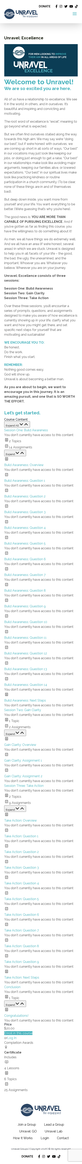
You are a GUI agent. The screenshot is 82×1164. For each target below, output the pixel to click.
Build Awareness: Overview (24, 465)
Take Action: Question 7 (21, 930)
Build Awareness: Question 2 (25, 496)
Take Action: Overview (20, 820)
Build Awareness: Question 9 (25, 606)
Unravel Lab (53, 1131)
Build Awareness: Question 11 (25, 638)
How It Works (23, 1138)
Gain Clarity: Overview (20, 745)
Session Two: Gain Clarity (22, 710)
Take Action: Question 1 (21, 836)
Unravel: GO (28, 1131)
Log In (12, 1038)
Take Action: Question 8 (21, 946)
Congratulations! (16, 1016)
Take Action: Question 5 (21, 899)
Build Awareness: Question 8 (25, 590)
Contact (63, 1138)
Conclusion (12, 987)
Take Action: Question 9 (21, 962)
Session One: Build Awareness (26, 430)
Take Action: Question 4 (21, 883)
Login (45, 1138)
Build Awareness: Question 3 (25, 512)
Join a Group (27, 1124)
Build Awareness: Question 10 (25, 622)
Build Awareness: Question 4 (25, 528)
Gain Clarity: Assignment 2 (23, 776)
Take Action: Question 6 (21, 915)
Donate (45, 6)
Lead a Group (54, 1124)
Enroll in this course (18, 1033)
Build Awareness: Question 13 (25, 669)
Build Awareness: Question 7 (25, 575)
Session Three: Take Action (24, 786)
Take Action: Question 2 (21, 852)
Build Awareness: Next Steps (25, 700)
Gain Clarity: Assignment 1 (23, 760)
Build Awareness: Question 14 (25, 685)
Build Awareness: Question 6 (25, 559)
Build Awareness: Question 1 (24, 481)
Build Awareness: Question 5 (25, 543)
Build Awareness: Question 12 (25, 653)
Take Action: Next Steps (21, 977)
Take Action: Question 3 (21, 867)
